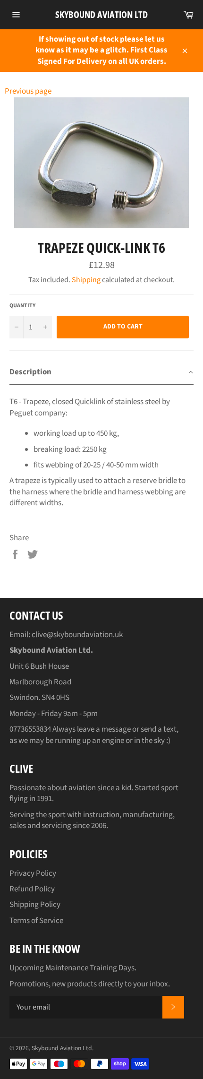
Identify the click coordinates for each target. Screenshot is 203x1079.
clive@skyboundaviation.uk (77, 634)
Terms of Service (36, 920)
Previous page (28, 91)
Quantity (22, 306)
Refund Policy (32, 889)
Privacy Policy (32, 873)
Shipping (86, 280)
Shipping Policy (34, 904)
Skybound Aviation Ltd (101, 14)
